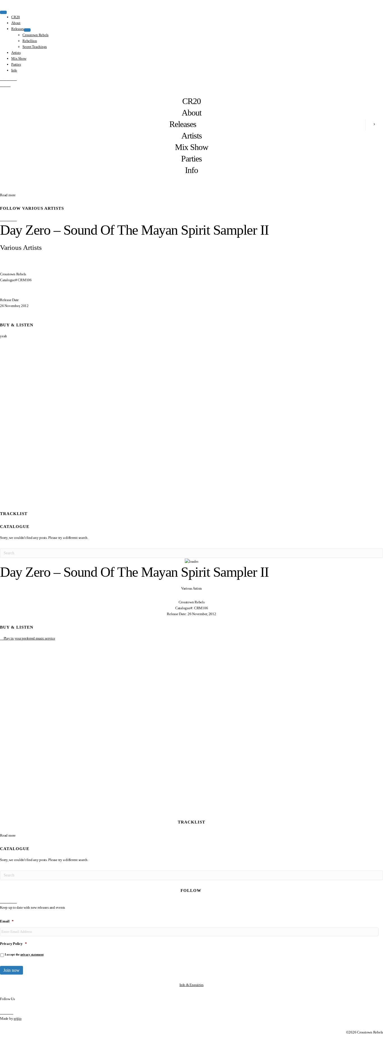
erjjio (18, 1018)
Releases (182, 124)
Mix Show (191, 147)
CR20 (191, 101)
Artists (191, 135)
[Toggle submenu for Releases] (27, 30)
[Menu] (3, 12)
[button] (2, 79)
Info (191, 170)
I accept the (24, 954)
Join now (11, 970)
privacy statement (32, 954)
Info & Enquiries (191, 985)
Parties (191, 158)
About (191, 112)
